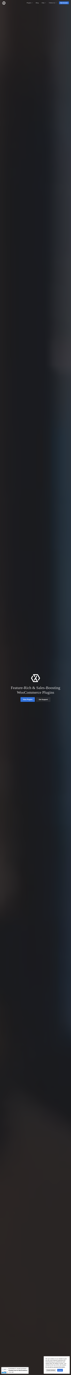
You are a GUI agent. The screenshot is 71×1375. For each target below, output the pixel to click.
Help (43, 3)
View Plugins (27, 699)
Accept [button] (60, 1370)
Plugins (29, 3)
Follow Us (52, 3)
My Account (64, 3)
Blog (37, 3)
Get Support (43, 699)
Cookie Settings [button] (51, 1370)
